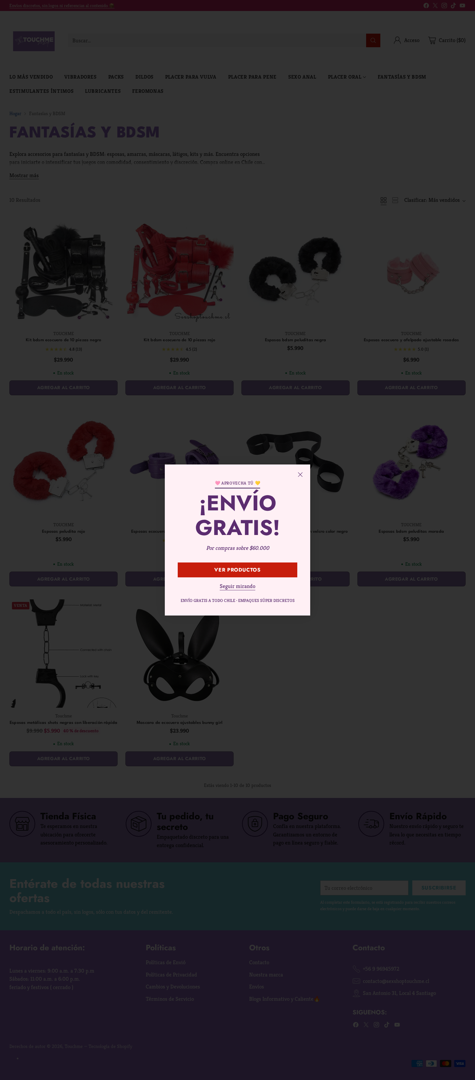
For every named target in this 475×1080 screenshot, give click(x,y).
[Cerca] (300, 474)
